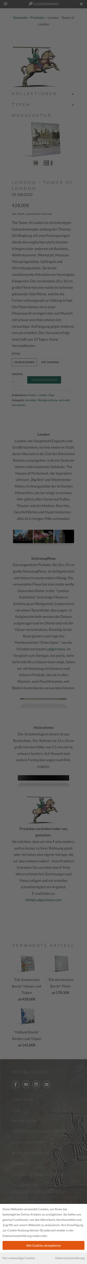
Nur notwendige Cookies (19, 1258)
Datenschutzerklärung (69, 1258)
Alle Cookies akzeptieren (43, 1245)
